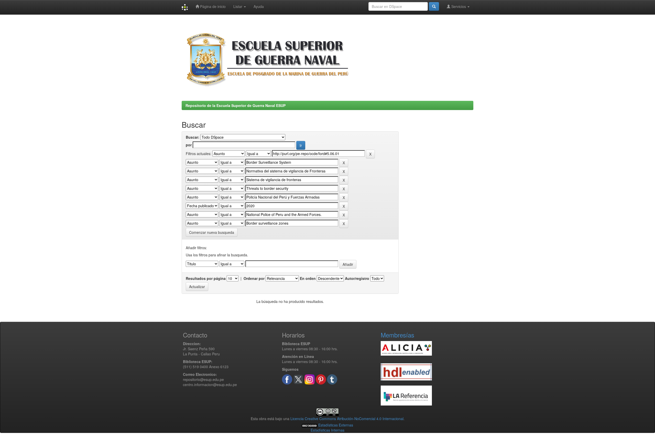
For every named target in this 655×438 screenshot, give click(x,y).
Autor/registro (357, 278)
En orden (308, 278)
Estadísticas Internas (327, 430)
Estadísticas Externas (335, 425)
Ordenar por (254, 278)
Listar (238, 6)
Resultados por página (206, 278)
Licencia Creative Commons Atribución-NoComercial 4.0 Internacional (346, 418)
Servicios (458, 6)
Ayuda (259, 6)
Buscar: (192, 137)
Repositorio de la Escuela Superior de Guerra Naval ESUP (235, 105)
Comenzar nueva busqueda (211, 232)
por (189, 144)
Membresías (397, 334)
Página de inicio (212, 6)
